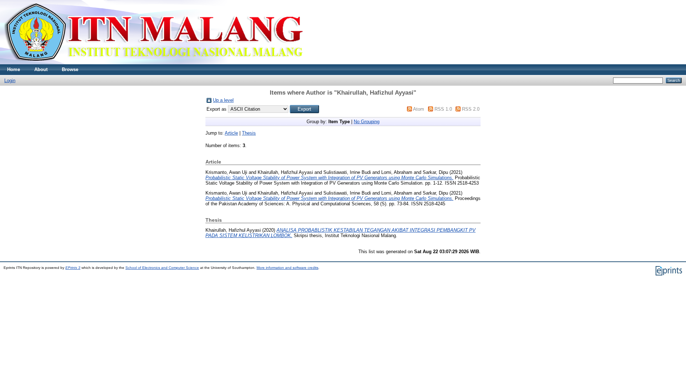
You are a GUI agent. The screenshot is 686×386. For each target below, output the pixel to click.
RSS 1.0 (443, 109)
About (41, 69)
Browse (70, 69)
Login (9, 80)
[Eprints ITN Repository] (153, 62)
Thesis (249, 133)
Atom (418, 109)
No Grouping (366, 121)
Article (231, 133)
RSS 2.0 (470, 109)
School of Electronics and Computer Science (162, 268)
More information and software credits (287, 268)
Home (13, 69)
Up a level (223, 100)
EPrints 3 (72, 268)
